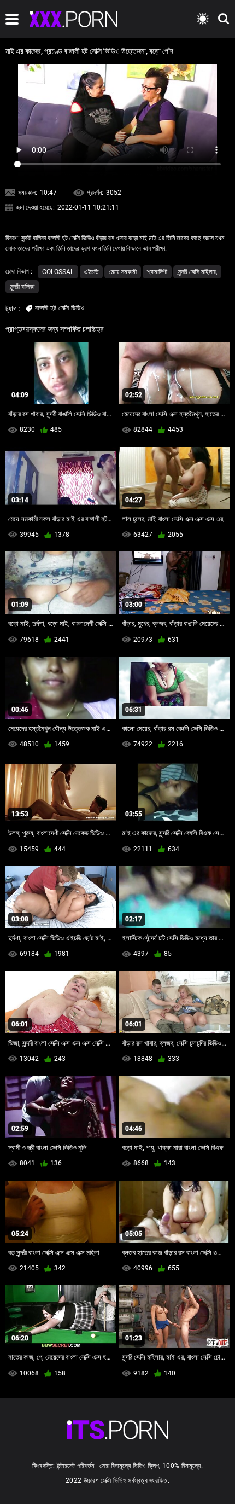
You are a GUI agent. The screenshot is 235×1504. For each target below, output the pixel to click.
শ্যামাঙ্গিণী (157, 272)
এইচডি (91, 272)
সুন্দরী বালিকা (22, 287)
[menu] (12, 19)
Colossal (58, 272)
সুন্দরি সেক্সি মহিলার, (197, 272)
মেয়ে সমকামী (123, 272)
